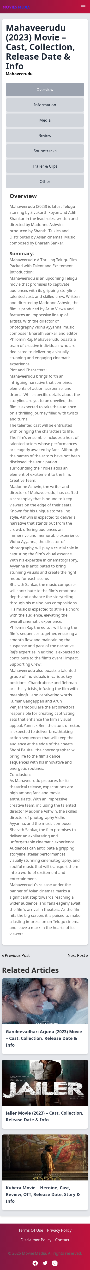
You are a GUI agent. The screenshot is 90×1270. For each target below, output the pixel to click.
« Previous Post (16, 955)
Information (45, 105)
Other (45, 181)
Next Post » (78, 955)
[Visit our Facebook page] (35, 1263)
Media (45, 120)
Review (45, 135)
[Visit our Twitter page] (45, 1263)
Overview (45, 89)
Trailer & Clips (45, 166)
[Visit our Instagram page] (55, 1263)
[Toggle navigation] (83, 7)
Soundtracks (45, 150)
